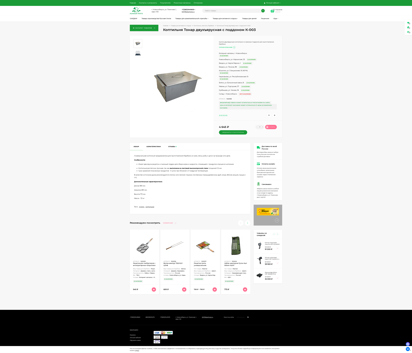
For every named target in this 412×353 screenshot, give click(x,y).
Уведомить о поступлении (233, 132)
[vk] (248, 317)
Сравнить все (168, 223)
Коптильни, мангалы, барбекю (204, 25)
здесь (137, 350)
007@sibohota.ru (188, 12)
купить (141, 207)
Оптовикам (198, 3)
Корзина (133, 335)
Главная (133, 3)
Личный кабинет (135, 337)
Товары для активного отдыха (181, 25)
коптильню (149, 207)
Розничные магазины (182, 3)
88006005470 (150, 317)
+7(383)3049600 (188, 9)
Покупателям (165, 3)
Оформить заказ (135, 340)
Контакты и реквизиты (148, 3)
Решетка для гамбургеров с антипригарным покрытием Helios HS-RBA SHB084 (144, 265)
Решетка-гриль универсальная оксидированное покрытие (205, 265)
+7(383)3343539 (165, 317)
